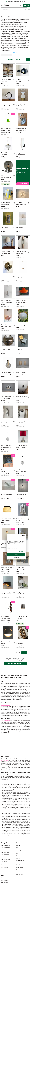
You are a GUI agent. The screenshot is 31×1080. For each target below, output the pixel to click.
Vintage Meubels (20, 860)
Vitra (17, 869)
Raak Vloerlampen (5, 859)
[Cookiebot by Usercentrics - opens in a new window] (21, 535)
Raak (11, 14)
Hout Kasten (4, 872)
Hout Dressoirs (20, 867)
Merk (7, 14)
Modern (18, 858)
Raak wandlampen (5, 705)
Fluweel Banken (20, 872)
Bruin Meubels (4, 878)
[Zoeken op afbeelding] (25, 9)
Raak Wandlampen (5, 847)
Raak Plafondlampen (6, 850)
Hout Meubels (4, 867)
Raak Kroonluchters (5, 857)
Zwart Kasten (4, 882)
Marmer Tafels (19, 874)
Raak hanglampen (5, 720)
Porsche (18, 845)
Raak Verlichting (5, 852)
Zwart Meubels (4, 880)
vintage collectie (5, 760)
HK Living (18, 850)
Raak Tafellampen (5, 854)
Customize (16, 557)
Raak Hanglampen (5, 845)
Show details (21, 551)
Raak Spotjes (4, 861)
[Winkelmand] (17, 5)
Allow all (16, 554)
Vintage (18, 855)
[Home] (8, 5)
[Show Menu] (29, 9)
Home (2, 14)
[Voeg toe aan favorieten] (14, 80)
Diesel (17, 847)
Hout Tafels (4, 869)
